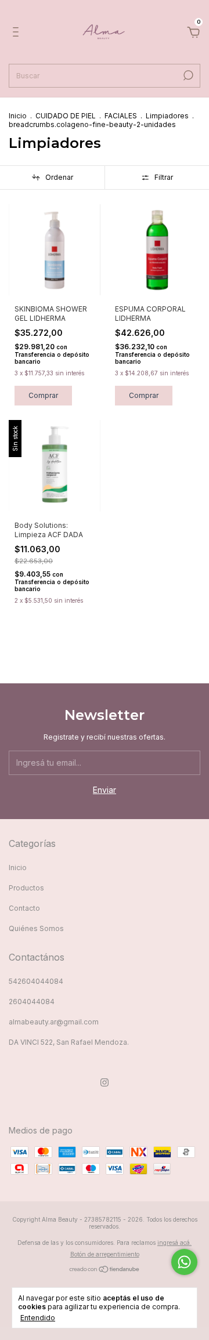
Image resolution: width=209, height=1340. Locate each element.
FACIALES (121, 115)
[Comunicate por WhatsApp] (184, 1262)
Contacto (24, 908)
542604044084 (36, 981)
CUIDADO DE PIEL (65, 115)
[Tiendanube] (105, 1270)
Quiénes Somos (36, 928)
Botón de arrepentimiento (104, 1254)
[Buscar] (187, 75)
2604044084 (32, 1001)
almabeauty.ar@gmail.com (54, 1021)
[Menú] (18, 33)
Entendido (37, 1317)
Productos (26, 887)
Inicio (18, 115)
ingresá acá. (174, 1242)
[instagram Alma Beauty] (104, 1082)
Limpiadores (167, 115)
